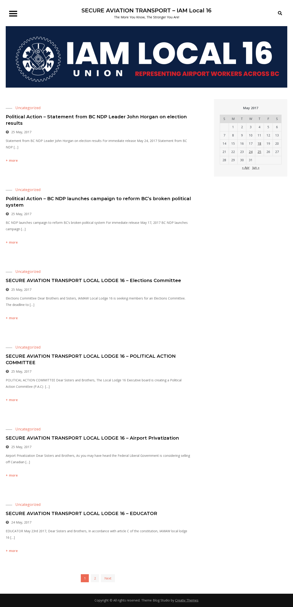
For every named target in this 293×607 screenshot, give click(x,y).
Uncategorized (28, 107)
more (13, 160)
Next (107, 578)
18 (259, 143)
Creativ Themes (186, 600)
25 (259, 152)
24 (250, 152)
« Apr (246, 167)
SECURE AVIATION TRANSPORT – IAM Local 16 (146, 10)
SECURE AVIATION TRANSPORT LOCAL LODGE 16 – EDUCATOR (81, 513)
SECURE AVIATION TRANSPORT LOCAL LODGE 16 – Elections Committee (93, 280)
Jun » (255, 167)
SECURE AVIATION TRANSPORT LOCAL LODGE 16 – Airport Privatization (92, 438)
